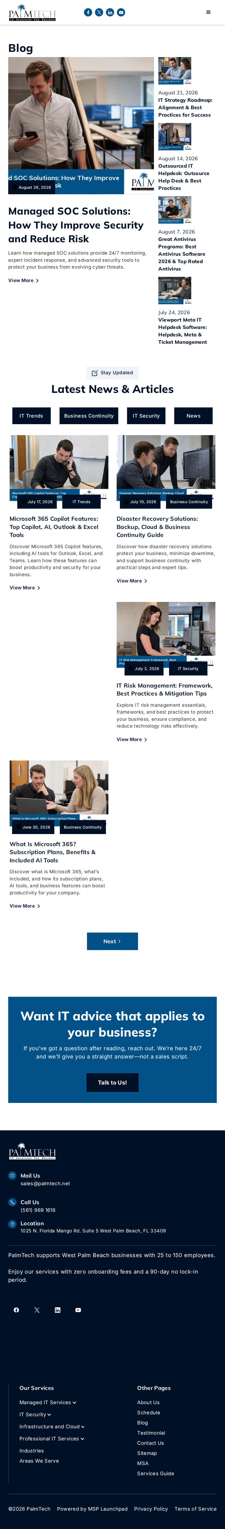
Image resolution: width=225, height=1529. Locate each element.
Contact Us (150, 1443)
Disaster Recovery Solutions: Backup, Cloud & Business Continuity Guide (157, 526)
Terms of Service (196, 1509)
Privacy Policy (151, 1509)
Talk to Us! (112, 1082)
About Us (148, 1402)
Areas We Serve (39, 1461)
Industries (31, 1451)
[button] (208, 12)
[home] (32, 12)
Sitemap (147, 1453)
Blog (142, 1423)
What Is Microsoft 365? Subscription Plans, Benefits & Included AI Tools (52, 852)
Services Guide (155, 1473)
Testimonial (151, 1433)
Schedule (148, 1412)
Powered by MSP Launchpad (92, 1509)
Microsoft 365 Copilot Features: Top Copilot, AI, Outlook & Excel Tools (54, 526)
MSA (142, 1463)
